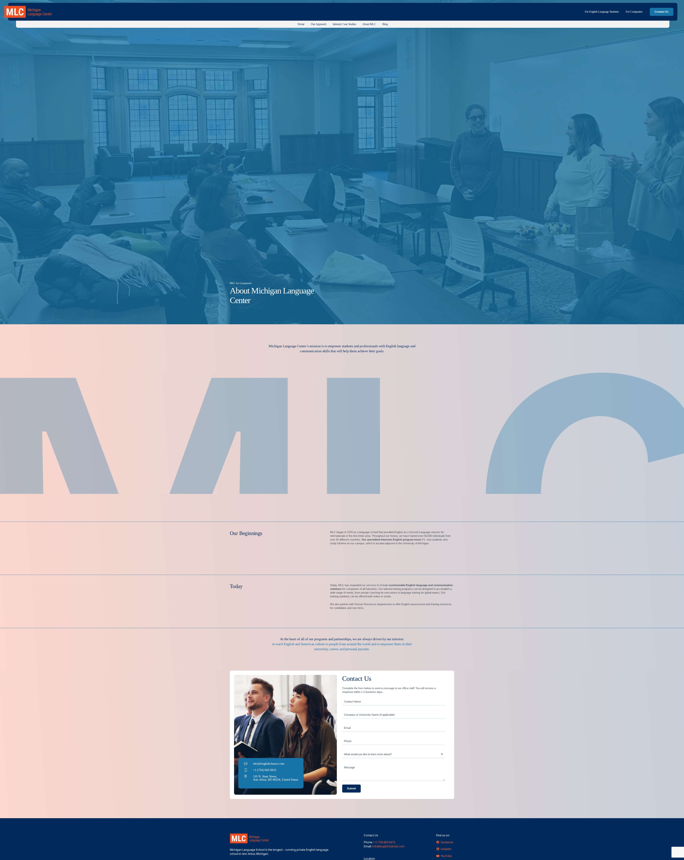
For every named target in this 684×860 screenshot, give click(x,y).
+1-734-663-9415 (384, 842)
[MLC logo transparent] (28, 12)
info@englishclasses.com (388, 846)
